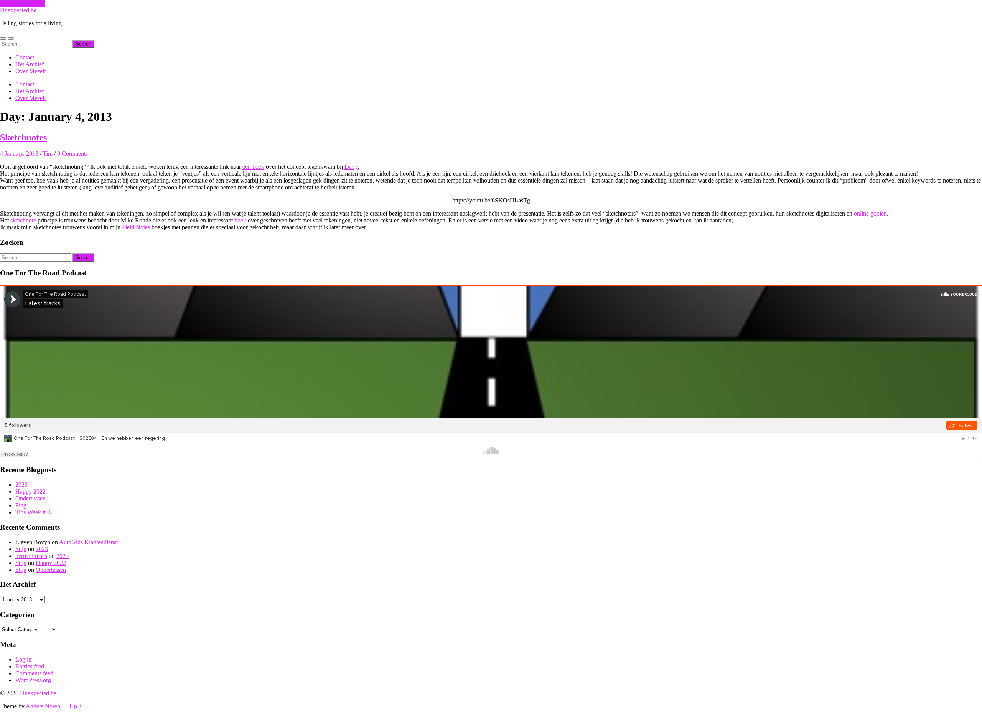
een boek (253, 166)
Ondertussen (30, 498)
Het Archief (29, 64)
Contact (24, 57)
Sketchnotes (23, 137)
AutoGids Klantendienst (88, 542)
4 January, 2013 (19, 153)
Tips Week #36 (33, 512)
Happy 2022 (30, 491)
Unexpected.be (18, 10)
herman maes (31, 556)
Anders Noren (43, 706)
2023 (21, 484)
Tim (48, 153)
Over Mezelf (30, 71)
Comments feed (34, 673)
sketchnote (23, 220)
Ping (20, 505)
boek (240, 220)
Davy (351, 166)
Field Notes (136, 227)
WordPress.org (33, 680)
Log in (23, 659)
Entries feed (29, 666)
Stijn (20, 549)
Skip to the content (22, 3)
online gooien (870, 213)
